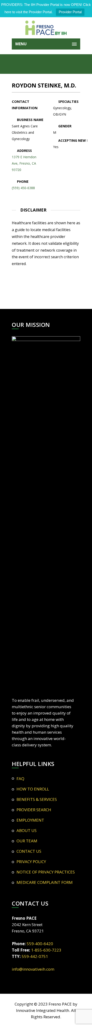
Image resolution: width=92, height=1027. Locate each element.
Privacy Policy (31, 861)
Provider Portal (70, 12)
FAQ (20, 778)
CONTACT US (29, 851)
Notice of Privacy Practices (46, 872)
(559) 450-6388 (23, 188)
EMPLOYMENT (30, 820)
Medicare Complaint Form (45, 882)
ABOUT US (27, 830)
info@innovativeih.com (33, 969)
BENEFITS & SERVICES (37, 799)
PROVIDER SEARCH (34, 809)
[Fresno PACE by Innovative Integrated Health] (46, 27)
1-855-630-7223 (46, 950)
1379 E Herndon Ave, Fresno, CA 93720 (24, 163)
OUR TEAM (27, 841)
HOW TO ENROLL (33, 789)
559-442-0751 (35, 956)
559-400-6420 (40, 943)
